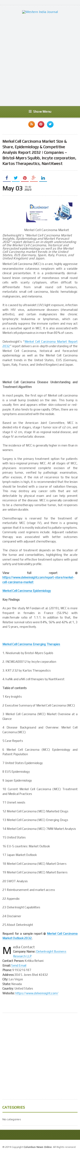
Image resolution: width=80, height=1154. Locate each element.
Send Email (18, 965)
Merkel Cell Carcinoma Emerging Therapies (31, 644)
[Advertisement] (40, 60)
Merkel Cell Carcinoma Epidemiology (26, 590)
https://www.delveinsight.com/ (36, 993)
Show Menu (42, 111)
